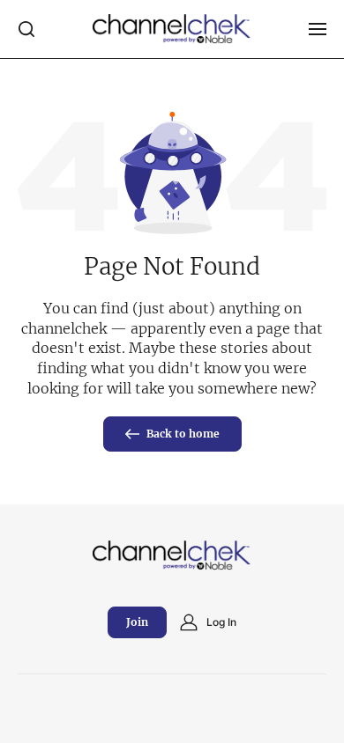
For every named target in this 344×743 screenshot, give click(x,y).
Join (137, 622)
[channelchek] (172, 555)
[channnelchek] (172, 29)
